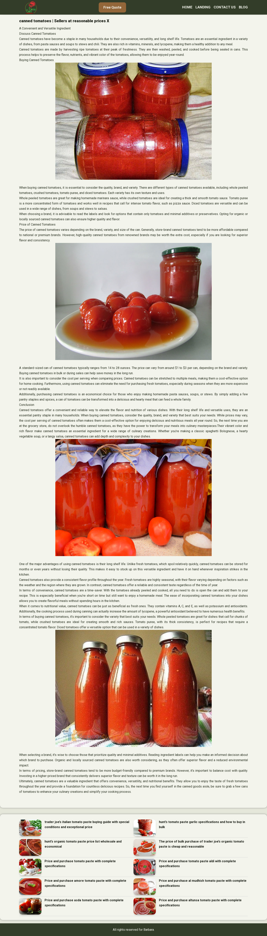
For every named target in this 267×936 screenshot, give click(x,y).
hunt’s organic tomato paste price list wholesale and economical (83, 844)
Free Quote (112, 7)
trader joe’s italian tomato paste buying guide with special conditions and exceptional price (87, 824)
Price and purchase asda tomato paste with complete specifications (84, 902)
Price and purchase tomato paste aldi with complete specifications (197, 863)
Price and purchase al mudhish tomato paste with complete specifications (202, 883)
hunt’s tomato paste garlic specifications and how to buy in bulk (202, 824)
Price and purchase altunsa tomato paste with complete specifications (200, 902)
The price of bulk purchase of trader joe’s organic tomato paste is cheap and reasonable (201, 844)
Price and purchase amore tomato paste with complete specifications (85, 883)
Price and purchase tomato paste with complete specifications (80, 863)
